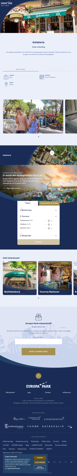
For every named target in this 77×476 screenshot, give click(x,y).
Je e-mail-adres (38, 337)
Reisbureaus (22, 449)
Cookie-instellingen (40, 467)
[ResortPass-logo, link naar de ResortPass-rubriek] (69, 426)
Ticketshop (35, 441)
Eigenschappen (20, 69)
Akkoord (40, 457)
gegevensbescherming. (14, 468)
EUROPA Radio (17, 445)
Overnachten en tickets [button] (49, 203)
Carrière (56, 441)
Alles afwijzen (40, 462)
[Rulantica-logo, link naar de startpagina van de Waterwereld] (19, 419)
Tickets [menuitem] (66, 2)
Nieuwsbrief (10, 392)
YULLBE (6, 445)
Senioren (23, 228)
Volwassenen (24, 220)
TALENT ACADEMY (36, 449)
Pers (4, 449)
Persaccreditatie (61, 445)
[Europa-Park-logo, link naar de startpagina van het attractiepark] (6, 2)
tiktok (60, 462)
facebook (49, 462)
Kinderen (23, 224)
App (29, 392)
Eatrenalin (48, 445)
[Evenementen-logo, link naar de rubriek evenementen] (54, 419)
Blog (27, 445)
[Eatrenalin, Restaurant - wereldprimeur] (52, 426)
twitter (66, 462)
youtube (71, 462)
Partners (12, 449)
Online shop (46, 441)
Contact (48, 392)
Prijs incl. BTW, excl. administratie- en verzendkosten (39, 400)
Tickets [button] (27, 203)
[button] (33, 100)
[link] (38, 376)
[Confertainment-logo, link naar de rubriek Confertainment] (14, 426)
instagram (54, 462)
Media (64, 441)
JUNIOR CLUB (37, 445)
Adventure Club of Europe (12, 453)
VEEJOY (49, 449)
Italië (10, 77)
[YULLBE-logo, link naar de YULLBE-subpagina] (32, 426)
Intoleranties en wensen (56, 69)
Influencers (67, 392)
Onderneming (8, 441)
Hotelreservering (22, 441)
